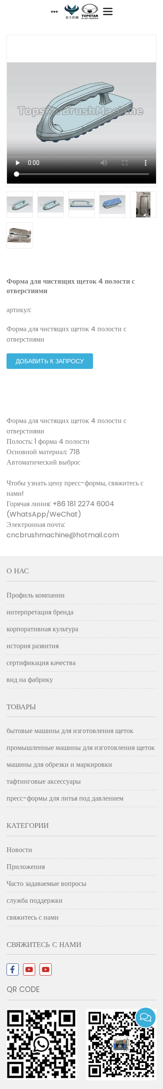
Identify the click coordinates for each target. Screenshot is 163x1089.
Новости (19, 850)
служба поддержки (35, 900)
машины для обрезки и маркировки (59, 764)
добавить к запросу (50, 361)
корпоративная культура (42, 629)
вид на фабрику (30, 680)
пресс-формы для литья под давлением (65, 798)
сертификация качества (41, 663)
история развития (33, 646)
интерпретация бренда (40, 612)
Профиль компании (36, 595)
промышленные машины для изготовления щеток (81, 748)
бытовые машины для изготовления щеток (70, 731)
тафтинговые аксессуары (44, 781)
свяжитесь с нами (33, 917)
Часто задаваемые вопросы (46, 884)
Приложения (26, 867)
